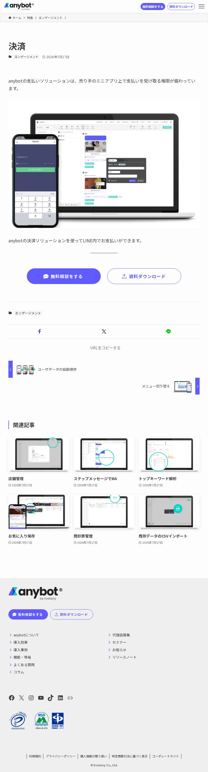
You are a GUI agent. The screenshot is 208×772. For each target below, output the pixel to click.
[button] (39, 331)
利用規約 (35, 756)
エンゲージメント (26, 56)
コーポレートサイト (165, 756)
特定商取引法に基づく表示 (130, 756)
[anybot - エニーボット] (19, 6)
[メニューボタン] (201, 6)
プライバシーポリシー (61, 756)
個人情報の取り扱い (93, 756)
